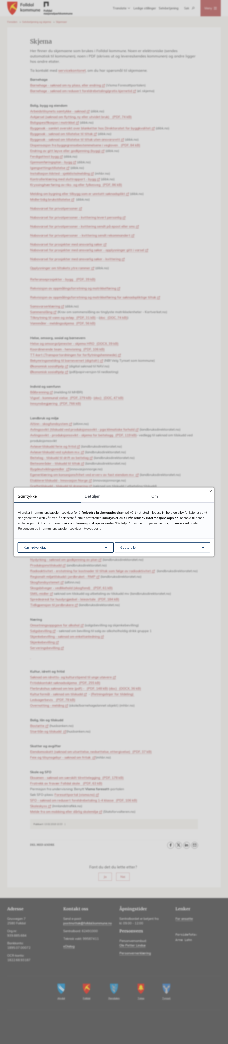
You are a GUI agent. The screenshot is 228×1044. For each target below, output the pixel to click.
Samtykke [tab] (27, 496)
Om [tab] (154, 496)
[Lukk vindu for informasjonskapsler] (210, 491)
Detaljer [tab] (92, 496)
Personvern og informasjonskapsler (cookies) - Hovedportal (60, 528)
